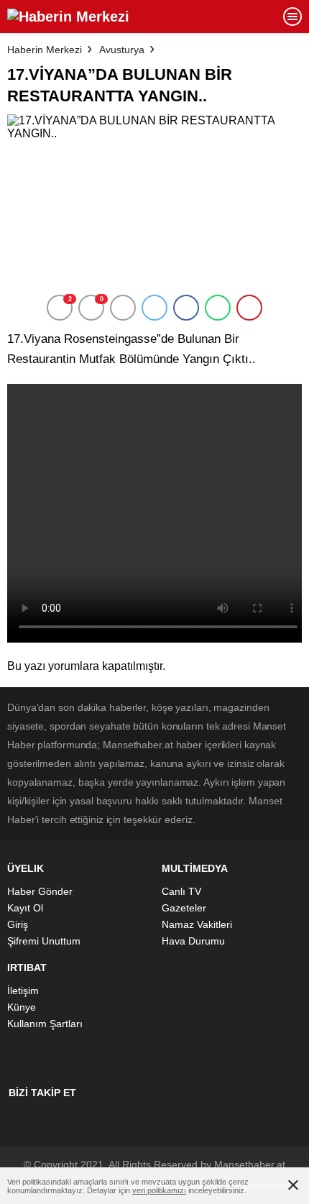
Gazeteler (184, 908)
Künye (21, 1007)
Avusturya (121, 49)
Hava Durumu (193, 941)
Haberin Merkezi (44, 49)
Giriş (17, 924)
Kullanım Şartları (45, 1023)
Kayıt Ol (25, 908)
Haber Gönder (40, 891)
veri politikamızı (159, 1190)
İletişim (23, 990)
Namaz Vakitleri (197, 924)
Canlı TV (181, 891)
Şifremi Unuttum (43, 941)
